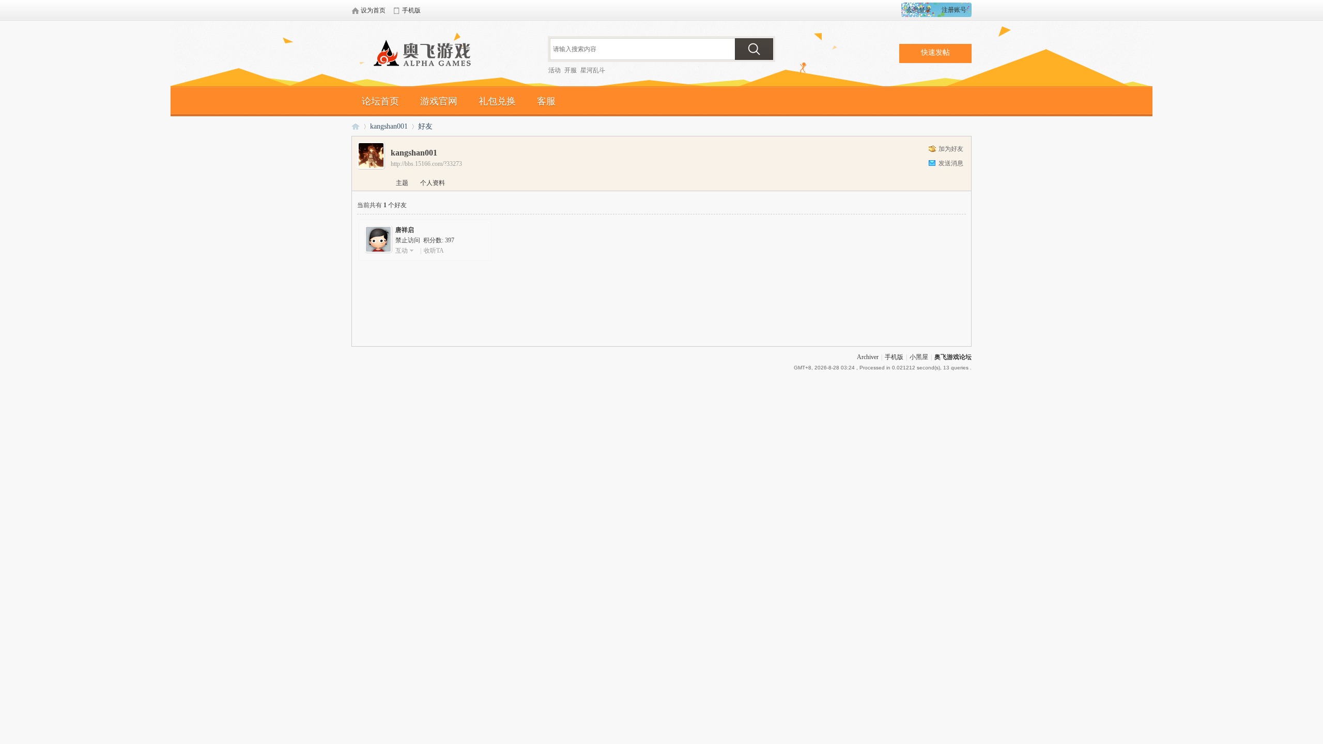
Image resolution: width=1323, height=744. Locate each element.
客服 (546, 101)
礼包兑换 (497, 101)
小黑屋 (919, 357)
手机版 (894, 357)
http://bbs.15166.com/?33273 (426, 163)
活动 (554, 70)
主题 (402, 183)
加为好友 (951, 148)
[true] (754, 49)
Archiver (868, 357)
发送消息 (951, 163)
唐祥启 (404, 230)
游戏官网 (438, 101)
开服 (570, 70)
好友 (425, 126)
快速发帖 (935, 52)
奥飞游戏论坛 (426, 54)
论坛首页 (380, 101)
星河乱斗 (592, 70)
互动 (401, 250)
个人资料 (432, 183)
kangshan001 (389, 126)
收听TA (434, 250)
